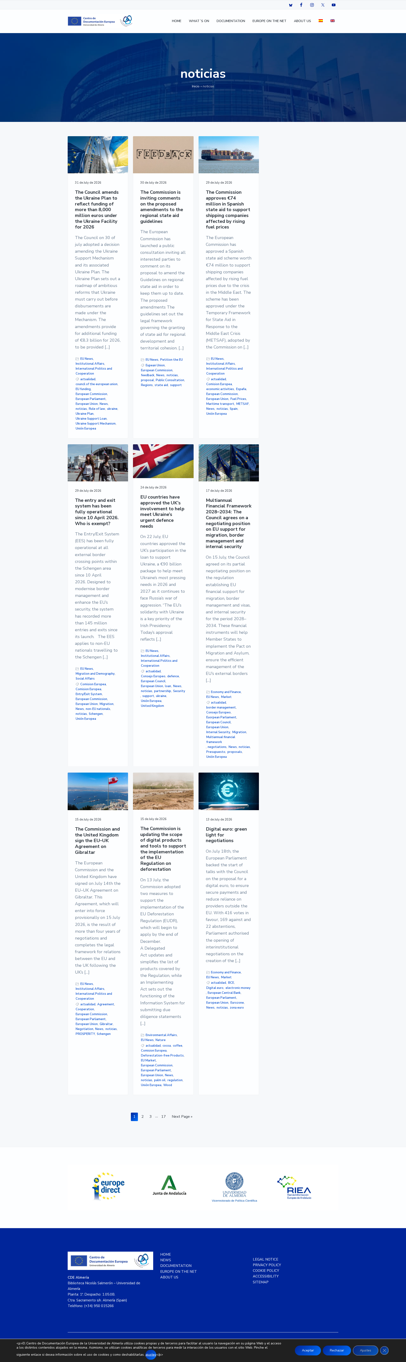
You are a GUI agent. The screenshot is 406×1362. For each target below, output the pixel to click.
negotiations (217, 747)
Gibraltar (106, 1024)
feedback (147, 375)
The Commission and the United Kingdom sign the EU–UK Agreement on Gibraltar (97, 840)
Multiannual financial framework (220, 739)
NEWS (165, 1260)
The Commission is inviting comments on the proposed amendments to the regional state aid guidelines (161, 207)
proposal (147, 380)
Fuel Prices (238, 399)
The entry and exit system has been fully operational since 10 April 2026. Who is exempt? (97, 512)
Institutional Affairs (90, 364)
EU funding (83, 389)
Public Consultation (170, 380)
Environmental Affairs (161, 1035)
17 (164, 1116)
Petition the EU (171, 360)
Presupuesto (215, 752)
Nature (161, 1040)
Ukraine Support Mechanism (96, 424)
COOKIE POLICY (266, 1270)
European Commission (91, 394)
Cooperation (85, 1009)
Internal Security (218, 732)
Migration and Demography (95, 674)
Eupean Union (155, 365)
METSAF (242, 404)
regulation (175, 1080)
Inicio (195, 86)
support (176, 385)
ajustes (150, 1354)
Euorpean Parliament (221, 717)
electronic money (238, 988)
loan (168, 686)
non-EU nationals (98, 709)
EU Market (148, 1060)
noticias (81, 409)
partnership (162, 691)
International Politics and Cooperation (94, 371)
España (241, 389)
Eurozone (237, 1003)
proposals (234, 752)
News (104, 404)
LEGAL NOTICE (265, 1259)
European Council (153, 681)
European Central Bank (224, 993)
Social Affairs (85, 679)
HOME (165, 1254)
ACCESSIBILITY (266, 1276)
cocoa (167, 1046)
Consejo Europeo (153, 676)
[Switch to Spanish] (321, 21)
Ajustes (365, 1350)
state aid (161, 385)
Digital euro (214, 988)
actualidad (87, 379)
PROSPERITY (85, 1034)
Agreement (105, 1004)
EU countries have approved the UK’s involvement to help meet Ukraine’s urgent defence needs (162, 511)
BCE (231, 983)
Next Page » (182, 1117)
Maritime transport (220, 404)
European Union (87, 404)
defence (173, 676)
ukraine (112, 409)
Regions (147, 385)
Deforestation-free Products (162, 1055)
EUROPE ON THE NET (178, 1271)
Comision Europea (219, 384)
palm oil (159, 1080)
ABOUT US (169, 1277)
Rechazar (337, 1350)
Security (179, 691)
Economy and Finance (226, 692)
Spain (234, 409)
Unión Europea (86, 428)
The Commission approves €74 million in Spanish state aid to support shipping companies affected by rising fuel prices (228, 210)
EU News (86, 359)
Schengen (96, 714)
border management (221, 707)
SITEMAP (261, 1282)
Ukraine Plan (85, 414)
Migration (106, 704)
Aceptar (308, 1350)
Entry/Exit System (89, 694)
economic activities (220, 389)
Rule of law (97, 409)
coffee (177, 1046)
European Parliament (91, 399)
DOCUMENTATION (175, 1265)
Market (226, 697)
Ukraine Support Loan (91, 419)
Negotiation (84, 1029)
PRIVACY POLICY (267, 1265)
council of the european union (96, 384)
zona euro (237, 1008)
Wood (167, 1085)
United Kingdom (152, 706)
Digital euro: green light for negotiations (226, 835)
